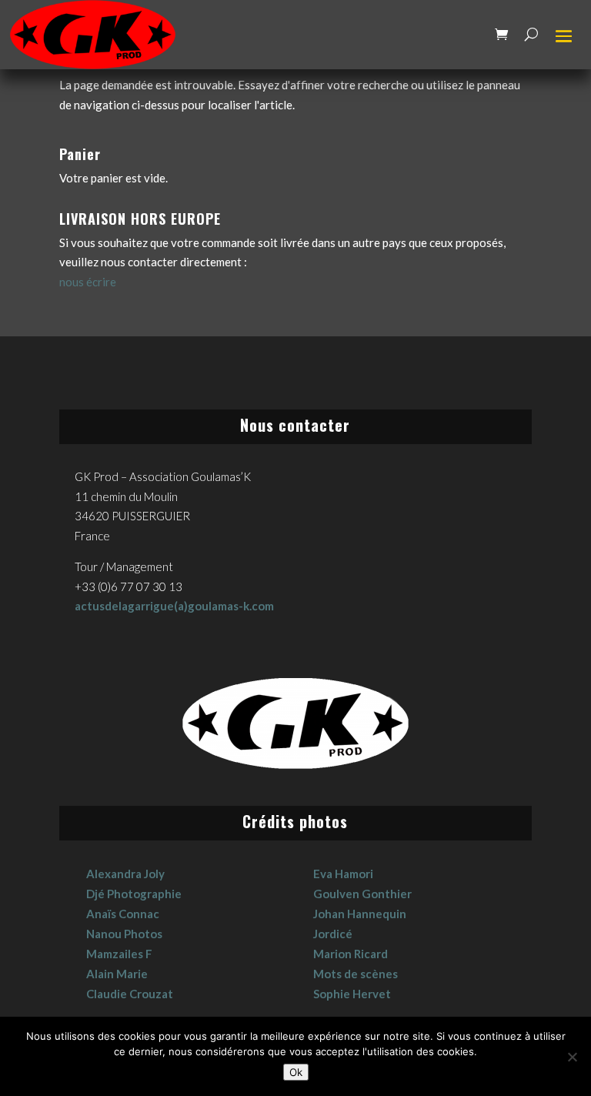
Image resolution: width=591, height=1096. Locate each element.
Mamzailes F (119, 954)
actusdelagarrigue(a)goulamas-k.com (174, 606)
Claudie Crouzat (129, 994)
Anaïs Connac (122, 914)
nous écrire (87, 282)
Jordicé (332, 934)
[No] (571, 1056)
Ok (295, 1072)
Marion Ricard (350, 954)
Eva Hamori (343, 873)
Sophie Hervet (352, 994)
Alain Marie (117, 974)
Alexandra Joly (125, 873)
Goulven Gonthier (362, 894)
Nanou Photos (124, 934)
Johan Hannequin (359, 914)
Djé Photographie (134, 894)
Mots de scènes (355, 974)
